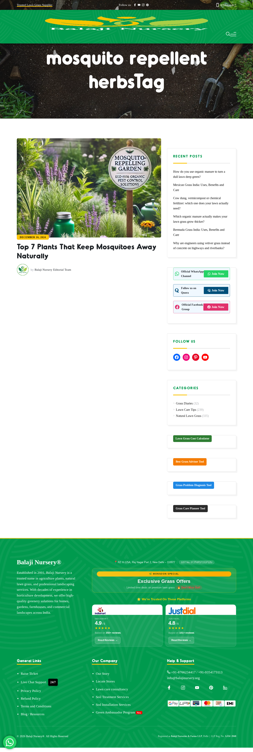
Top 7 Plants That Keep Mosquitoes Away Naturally (73, 269)
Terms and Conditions (36, 706)
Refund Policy (31, 698)
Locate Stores (105, 681)
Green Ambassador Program (115, 712)
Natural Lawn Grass (188, 415)
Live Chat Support (33, 682)
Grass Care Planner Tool (190, 508)
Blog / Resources (32, 714)
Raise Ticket (29, 674)
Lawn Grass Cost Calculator (192, 438)
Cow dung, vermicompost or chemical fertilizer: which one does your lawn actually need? (200, 203)
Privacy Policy (31, 691)
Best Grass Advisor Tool (190, 461)
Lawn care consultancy (112, 689)
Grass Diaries (184, 403)
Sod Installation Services (113, 705)
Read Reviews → (108, 640)
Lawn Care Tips (186, 409)
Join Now (217, 273)
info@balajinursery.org (183, 678)
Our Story (103, 674)
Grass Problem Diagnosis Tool (193, 485)
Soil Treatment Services (112, 697)
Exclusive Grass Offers (164, 581)
